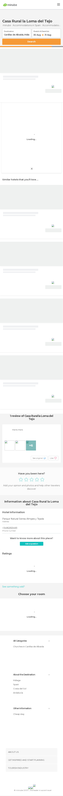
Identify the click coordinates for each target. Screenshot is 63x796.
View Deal (53, 91)
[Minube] (10, 5)
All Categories (20, 640)
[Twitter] (30, 778)
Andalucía (18, 692)
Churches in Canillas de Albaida (28, 646)
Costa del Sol (19, 688)
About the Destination (24, 674)
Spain (16, 684)
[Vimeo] (34, 778)
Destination (9, 30)
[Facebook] (26, 778)
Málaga (16, 680)
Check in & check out (41, 30)
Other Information (22, 708)
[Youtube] (38, 778)
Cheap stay (18, 714)
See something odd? (13, 587)
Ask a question (31, 544)
